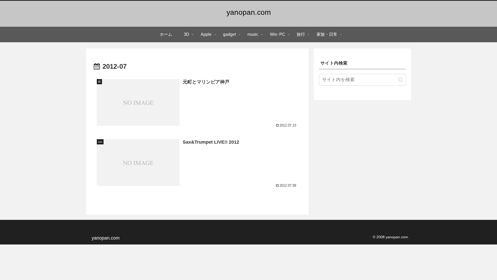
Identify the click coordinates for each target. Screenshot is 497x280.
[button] (400, 80)
